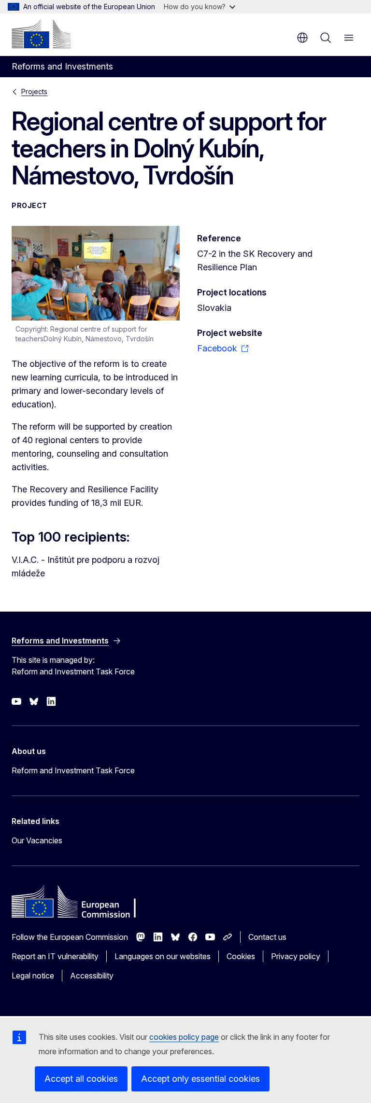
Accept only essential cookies (200, 1079)
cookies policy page (184, 1037)
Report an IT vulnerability (55, 956)
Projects (34, 91)
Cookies (241, 956)
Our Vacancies (37, 840)
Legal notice (33, 975)
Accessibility (92, 975)
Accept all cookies (81, 1079)
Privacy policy (295, 956)
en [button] (302, 37)
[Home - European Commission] (41, 33)
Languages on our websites (162, 956)
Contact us (267, 937)
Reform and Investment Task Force (73, 770)
